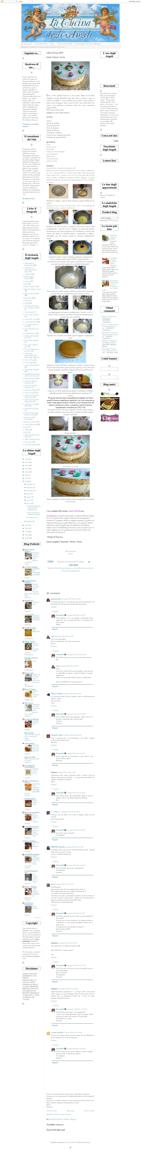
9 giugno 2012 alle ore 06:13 (76, 793)
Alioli (34, 661)
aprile (29, 500)
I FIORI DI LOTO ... (31, 628)
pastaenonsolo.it (56, 599)
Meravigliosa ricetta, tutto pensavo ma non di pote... (110, 350)
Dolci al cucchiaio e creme (68, 568)
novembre (30, 487)
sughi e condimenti (30, 439)
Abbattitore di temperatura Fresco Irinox (30, 269)
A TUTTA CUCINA (31, 567)
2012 (26, 528)
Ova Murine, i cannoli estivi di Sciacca (35, 878)
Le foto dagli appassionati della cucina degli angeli (30, 355)
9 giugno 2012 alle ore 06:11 (76, 753)
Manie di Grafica (71, 1142)
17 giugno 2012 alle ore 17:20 (76, 965)
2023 (27, 462)
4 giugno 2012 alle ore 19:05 (70, 812)
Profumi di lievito (30, 378)
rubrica (26, 430)
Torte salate (28, 442)
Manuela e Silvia (57, 735)
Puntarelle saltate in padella (113, 237)
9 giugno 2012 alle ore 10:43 (69, 666)
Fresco (77, 177)
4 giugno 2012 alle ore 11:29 (72, 735)
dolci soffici (81, 568)
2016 (26, 475)
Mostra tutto (38, 917)
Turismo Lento (29, 673)
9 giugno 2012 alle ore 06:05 (76, 615)
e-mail (52, 44)
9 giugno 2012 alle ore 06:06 (76, 654)
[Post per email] (88, 562)
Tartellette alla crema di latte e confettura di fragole (32, 736)
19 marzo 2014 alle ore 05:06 (76, 1048)
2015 (26, 478)
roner (26, 427)
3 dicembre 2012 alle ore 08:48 (68, 989)
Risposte (56, 611)
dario (53, 884)
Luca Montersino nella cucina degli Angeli (87, 44)
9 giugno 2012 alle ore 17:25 (64, 884)
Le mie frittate (29, 360)
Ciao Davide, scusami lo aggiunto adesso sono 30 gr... (110, 334)
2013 (26, 525)
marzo (29, 503)
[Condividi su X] (73, 565)
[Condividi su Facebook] (75, 565)
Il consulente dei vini (41, 44)
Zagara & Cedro (30, 757)
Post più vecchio (89, 1110)
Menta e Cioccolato (31, 887)
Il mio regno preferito (31, 340)
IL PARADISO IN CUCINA (30, 581)
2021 (26, 469)
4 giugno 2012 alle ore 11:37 (67, 772)
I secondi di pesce (29, 333)
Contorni (27, 281)
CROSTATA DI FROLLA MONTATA (36, 618)
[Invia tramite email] (70, 565)
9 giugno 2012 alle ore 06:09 (76, 714)
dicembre (30, 484)
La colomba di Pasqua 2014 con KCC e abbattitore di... (33, 507)
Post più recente (52, 1110)
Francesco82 (60, 615)
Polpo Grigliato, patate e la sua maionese (36, 817)
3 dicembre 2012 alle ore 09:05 (77, 1009)
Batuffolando (29, 601)
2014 (26, 481)
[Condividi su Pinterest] (77, 565)
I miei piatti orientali (31, 315)
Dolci (56, 568)
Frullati (27, 300)
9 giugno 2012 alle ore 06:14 (76, 865)
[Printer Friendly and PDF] (50, 561)
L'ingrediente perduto (32, 827)
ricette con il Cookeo (30, 390)
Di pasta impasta (30, 799)
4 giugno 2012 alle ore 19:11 (74, 847)
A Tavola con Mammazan (29, 903)
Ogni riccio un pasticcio (32, 812)
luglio (29, 494)
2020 (27, 472)
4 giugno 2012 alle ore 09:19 (71, 599)
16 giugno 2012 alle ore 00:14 (67, 943)
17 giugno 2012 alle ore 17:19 (76, 913)
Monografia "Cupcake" (31, 369)
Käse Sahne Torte (32, 517)
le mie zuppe (28, 362)
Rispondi (54, 607)
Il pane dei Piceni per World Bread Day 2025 (36, 832)
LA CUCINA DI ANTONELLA (30, 766)
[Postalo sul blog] (72, 565)
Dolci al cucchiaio (29, 286)
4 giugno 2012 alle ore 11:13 (72, 693)
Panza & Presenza (30, 689)
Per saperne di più (26, 44)
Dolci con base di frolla (31, 293)
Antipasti (27, 274)
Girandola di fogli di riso (36, 723)
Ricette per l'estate (30, 422)
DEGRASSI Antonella (58, 847)
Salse (26, 432)
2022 (27, 465)
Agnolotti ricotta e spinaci (35, 771)
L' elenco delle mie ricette (64, 44)
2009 (27, 538)
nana (53, 636)
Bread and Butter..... (31, 841)
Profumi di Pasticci (57, 693)
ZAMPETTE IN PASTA (32, 854)
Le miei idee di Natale (31, 365)
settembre (30, 490)
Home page (70, 1110)
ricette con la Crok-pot (31, 408)
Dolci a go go (29, 703)
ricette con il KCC (29, 392)
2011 (26, 532)
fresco (91, 233)
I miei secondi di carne (31, 329)
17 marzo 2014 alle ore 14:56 (73, 1032)
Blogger (87, 1142)
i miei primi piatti (30, 322)
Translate (115, 220)
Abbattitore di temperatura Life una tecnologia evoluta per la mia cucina (42, 47)
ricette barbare (29, 743)
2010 (26, 535)
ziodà (57, 100)
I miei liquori (28, 312)
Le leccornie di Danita (32, 719)
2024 (27, 459)
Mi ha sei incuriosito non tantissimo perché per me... (110, 326)
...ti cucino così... (29, 614)
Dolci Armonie (29, 733)
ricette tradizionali (30, 424)
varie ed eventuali (30, 444)
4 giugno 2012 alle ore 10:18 (64, 636)
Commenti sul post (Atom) (62, 1114)
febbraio (30, 521)
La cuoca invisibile (57, 1032)
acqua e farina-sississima (30, 550)
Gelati (26, 303)
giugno (29, 497)
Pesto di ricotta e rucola (35, 802)
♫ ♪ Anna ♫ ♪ (56, 812)
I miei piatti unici (30, 319)
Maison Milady (30, 642)
